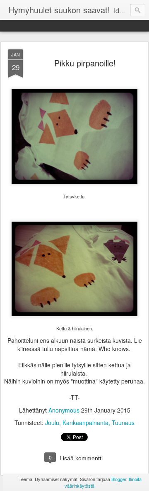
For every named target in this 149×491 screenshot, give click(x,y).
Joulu (52, 422)
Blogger (118, 479)
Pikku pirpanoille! (85, 63)
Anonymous (63, 410)
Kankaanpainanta (85, 422)
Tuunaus (123, 422)
